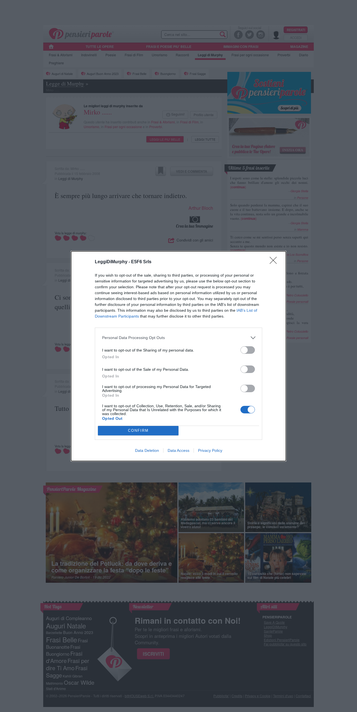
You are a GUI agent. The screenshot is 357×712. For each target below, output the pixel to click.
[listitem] (178, 338)
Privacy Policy (210, 450)
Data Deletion (147, 450)
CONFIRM (138, 430)
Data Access (178, 450)
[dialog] (178, 356)
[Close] (275, 262)
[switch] (247, 350)
